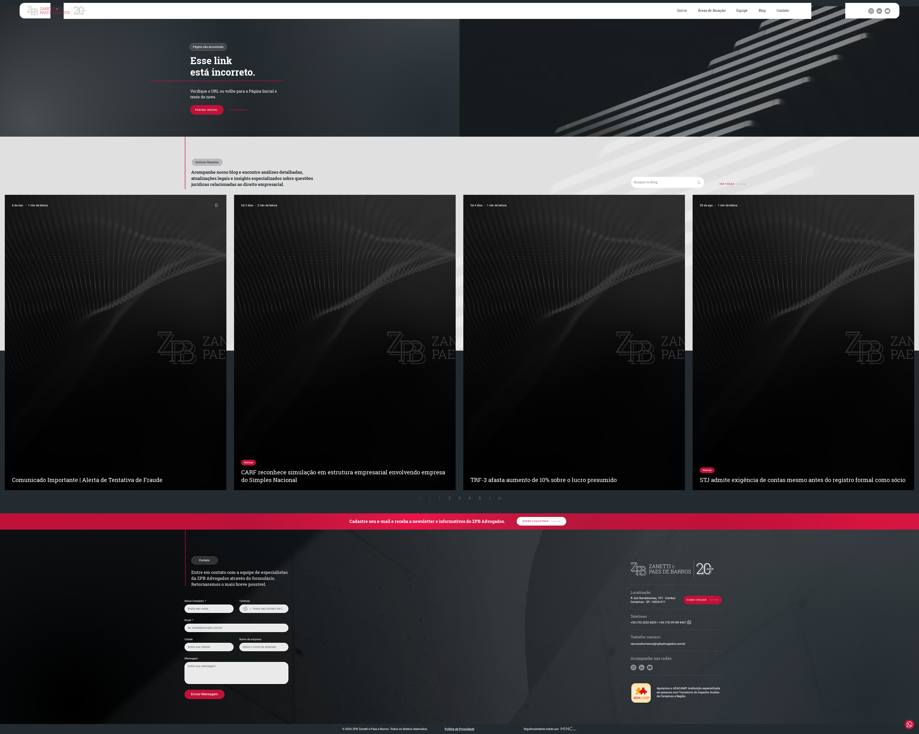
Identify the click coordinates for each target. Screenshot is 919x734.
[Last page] (499, 498)
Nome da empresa (250, 639)
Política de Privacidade (459, 729)
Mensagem (191, 658)
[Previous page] (429, 498)
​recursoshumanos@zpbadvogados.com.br (658, 644)
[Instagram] (871, 11)
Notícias (248, 462)
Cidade (189, 639)
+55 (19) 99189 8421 (673, 622)
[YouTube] (887, 11)
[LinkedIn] (879, 11)
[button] (711, 10)
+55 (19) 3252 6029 (643, 622)
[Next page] (489, 498)
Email (189, 620)
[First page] (419, 498)
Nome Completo (195, 601)
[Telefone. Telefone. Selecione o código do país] (247, 609)
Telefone (244, 601)
